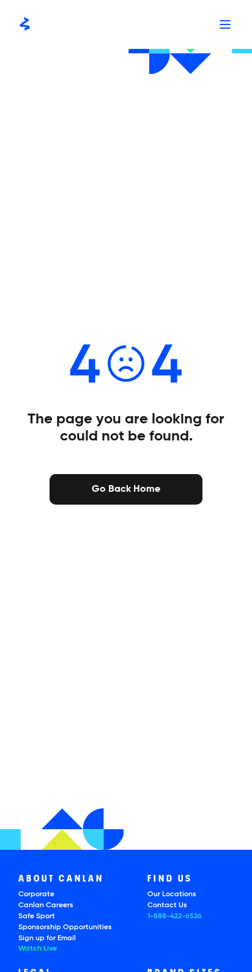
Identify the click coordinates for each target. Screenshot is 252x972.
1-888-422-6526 (174, 916)
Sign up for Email (47, 938)
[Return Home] (25, 24)
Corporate (36, 894)
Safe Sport (36, 916)
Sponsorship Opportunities (65, 927)
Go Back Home (126, 488)
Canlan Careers (45, 905)
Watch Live (37, 948)
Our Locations (171, 894)
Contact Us (167, 905)
